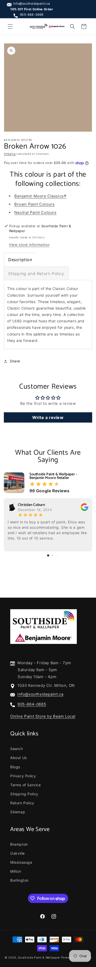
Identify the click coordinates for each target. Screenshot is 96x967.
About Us (18, 757)
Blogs (15, 767)
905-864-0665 (32, 14)
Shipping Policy (24, 794)
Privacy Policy (23, 776)
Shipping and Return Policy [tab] (36, 273)
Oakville (17, 853)
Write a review (47, 417)
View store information (29, 244)
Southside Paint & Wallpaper (39, 957)
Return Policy (22, 803)
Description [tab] (20, 259)
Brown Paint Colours (34, 204)
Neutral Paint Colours (35, 212)
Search (16, 748)
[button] (10, 26)
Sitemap (17, 812)
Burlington (19, 880)
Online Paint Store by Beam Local (42, 716)
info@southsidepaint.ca (31, 3)
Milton (15, 871)
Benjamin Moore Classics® (40, 196)
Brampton (19, 844)
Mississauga (21, 862)
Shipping (10, 153)
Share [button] (15, 361)
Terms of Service (25, 785)
